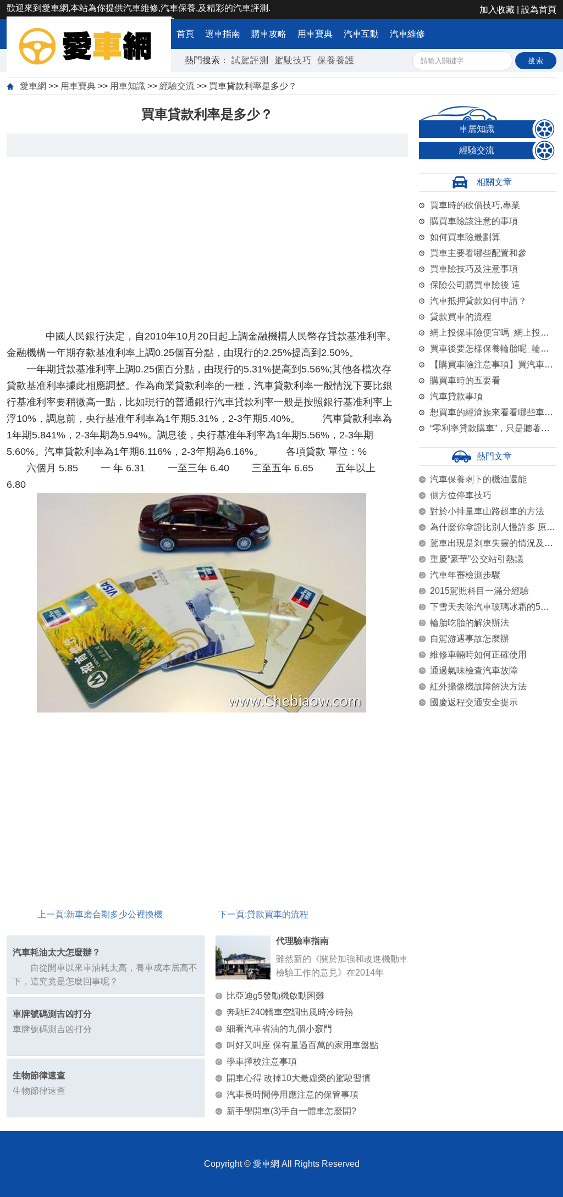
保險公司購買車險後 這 (475, 284)
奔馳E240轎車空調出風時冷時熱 (290, 1012)
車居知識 (476, 128)
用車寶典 (315, 33)
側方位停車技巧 (461, 495)
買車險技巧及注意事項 (474, 269)
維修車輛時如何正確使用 (478, 654)
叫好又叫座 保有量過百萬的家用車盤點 (302, 1045)
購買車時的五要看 (465, 380)
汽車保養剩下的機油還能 (478, 479)
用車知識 (127, 86)
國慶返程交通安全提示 (474, 702)
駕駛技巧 (293, 60)
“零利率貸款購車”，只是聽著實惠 (494, 428)
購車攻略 (268, 33)
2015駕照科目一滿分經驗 (479, 590)
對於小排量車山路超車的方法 (487, 511)
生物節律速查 (39, 1075)
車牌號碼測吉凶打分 (52, 1013)
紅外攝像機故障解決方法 (478, 686)
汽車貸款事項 (456, 396)
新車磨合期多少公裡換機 (114, 914)
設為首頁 (538, 9)
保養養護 (336, 60)
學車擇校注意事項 (262, 1061)
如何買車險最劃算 (465, 237)
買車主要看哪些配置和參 (478, 253)
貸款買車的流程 (277, 914)
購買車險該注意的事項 (474, 221)
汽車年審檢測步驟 (465, 575)
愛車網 (33, 86)
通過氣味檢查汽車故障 (474, 670)
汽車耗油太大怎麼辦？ (57, 952)
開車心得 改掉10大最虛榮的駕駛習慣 (299, 1078)
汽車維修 (407, 33)
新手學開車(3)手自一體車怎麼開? (291, 1111)
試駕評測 (250, 60)
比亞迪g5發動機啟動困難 (275, 995)
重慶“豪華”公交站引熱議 (476, 559)
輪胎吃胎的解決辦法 (469, 622)
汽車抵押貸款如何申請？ (478, 300)
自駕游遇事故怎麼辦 (469, 638)
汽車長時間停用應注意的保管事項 (292, 1094)
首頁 (185, 33)
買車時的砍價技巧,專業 (475, 205)
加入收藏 (497, 9)
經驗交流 (177, 86)
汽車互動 (361, 33)
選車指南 (222, 33)
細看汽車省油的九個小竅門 (279, 1028)
